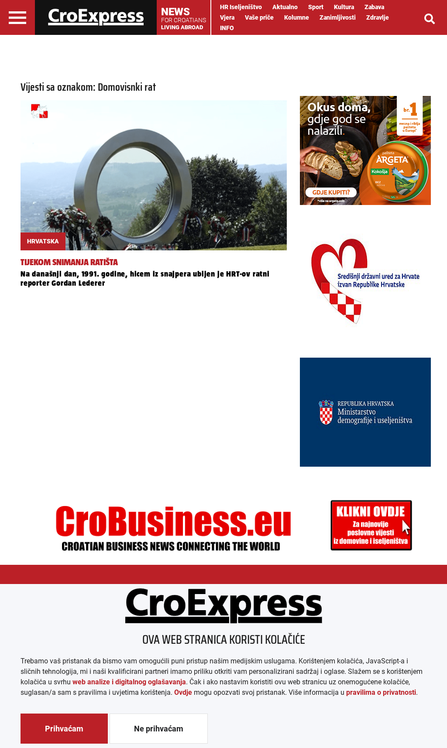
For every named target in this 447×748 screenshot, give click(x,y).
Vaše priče (259, 17)
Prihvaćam (64, 728)
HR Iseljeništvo (241, 6)
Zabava (374, 6)
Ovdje (183, 692)
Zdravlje (377, 17)
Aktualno (285, 6)
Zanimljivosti (338, 17)
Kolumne (296, 17)
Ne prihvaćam (158, 728)
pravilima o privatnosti (381, 692)
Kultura (344, 6)
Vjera (227, 17)
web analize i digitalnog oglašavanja (129, 682)
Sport (315, 6)
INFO (227, 27)
